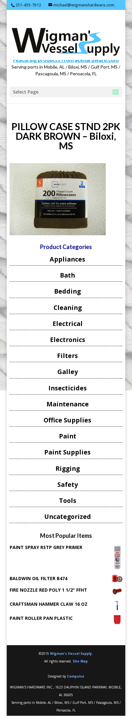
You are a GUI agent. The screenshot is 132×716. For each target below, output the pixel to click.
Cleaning (68, 307)
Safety (67, 484)
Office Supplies (67, 420)
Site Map (80, 661)
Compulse (75, 676)
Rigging (67, 468)
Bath (67, 275)
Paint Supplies (67, 452)
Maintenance (67, 404)
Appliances (67, 259)
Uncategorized (67, 516)
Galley (67, 371)
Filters (67, 355)
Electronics (67, 339)
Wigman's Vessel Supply (71, 653)
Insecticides (67, 388)
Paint (67, 436)
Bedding (67, 291)
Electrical (68, 323)
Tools (67, 500)
